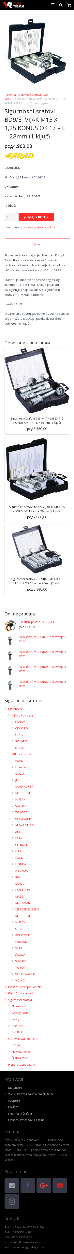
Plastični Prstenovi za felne (26, 1120)
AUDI (18, 832)
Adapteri (14, 1100)
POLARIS (21, 741)
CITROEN (21, 845)
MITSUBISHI (23, 793)
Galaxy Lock (20, 1013)
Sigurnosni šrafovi (29, 94)
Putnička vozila (21, 819)
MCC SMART (23, 903)
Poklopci (13, 1107)
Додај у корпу (36, 217)
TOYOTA (21, 812)
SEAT (18, 948)
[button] (64, 21)
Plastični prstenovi (20, 993)
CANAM (20, 722)
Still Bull (17, 1032)
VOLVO (20, 980)
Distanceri (15, 709)
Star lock (49, 227)
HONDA (20, 864)
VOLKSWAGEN (25, 974)
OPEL (19, 929)
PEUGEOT (22, 935)
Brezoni (17, 1045)
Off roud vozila (22, 754)
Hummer (21, 767)
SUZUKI (20, 806)
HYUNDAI (22, 870)
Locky (15, 1019)
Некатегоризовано (21, 1064)
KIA (17, 877)
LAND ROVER (24, 786)
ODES (19, 735)
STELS (19, 748)
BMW (18, 838)
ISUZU (19, 773)
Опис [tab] (37, 244)
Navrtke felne (21, 1051)
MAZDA (20, 896)
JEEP (18, 780)
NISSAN (20, 799)
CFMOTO (21, 728)
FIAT (18, 851)
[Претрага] (61, 5)
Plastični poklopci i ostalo (25, 987)
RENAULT (22, 941)
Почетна (10, 94)
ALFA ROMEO (24, 825)
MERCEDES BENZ (27, 909)
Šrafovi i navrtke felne (22, 1039)
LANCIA (20, 883)
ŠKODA (20, 954)
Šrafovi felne (20, 1058)
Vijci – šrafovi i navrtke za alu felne (31, 1094)
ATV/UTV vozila (22, 715)
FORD (19, 760)
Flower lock (19, 1006)
